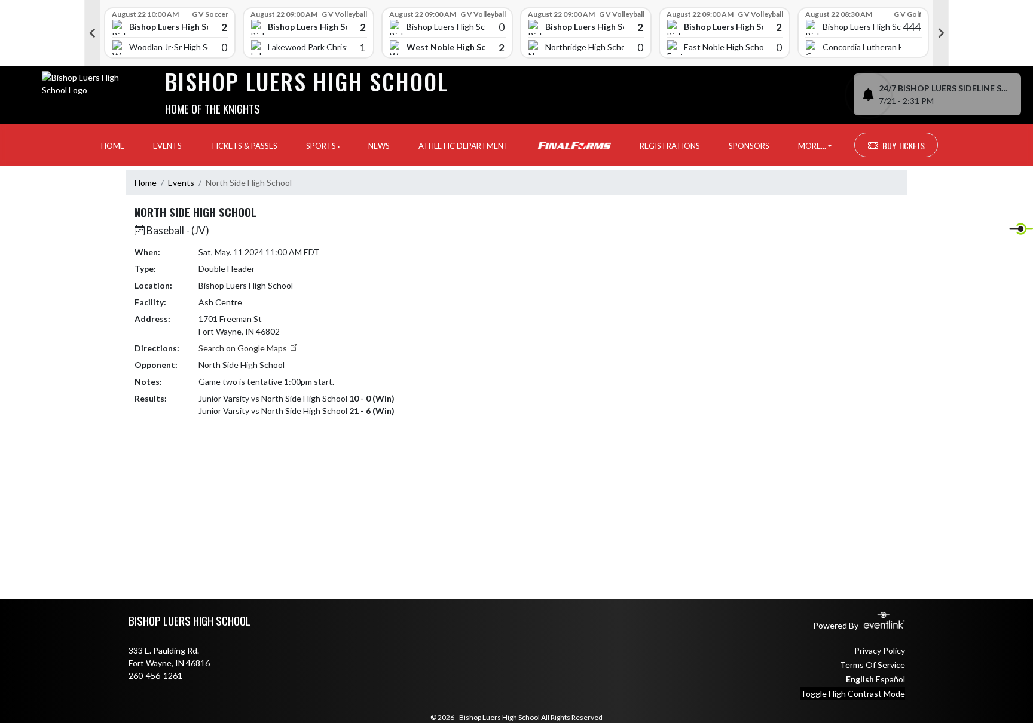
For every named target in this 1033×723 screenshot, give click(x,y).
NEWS (379, 146)
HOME (112, 146)
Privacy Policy (879, 650)
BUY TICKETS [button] (903, 145)
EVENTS (167, 146)
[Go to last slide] (92, 33)
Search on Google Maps (243, 348)
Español (890, 679)
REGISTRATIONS (670, 146)
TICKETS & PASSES (243, 146)
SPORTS (321, 146)
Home (146, 182)
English (860, 679)
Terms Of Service (872, 665)
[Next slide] (941, 33)
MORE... (812, 146)
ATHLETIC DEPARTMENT (463, 146)
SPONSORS (749, 146)
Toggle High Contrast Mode (852, 693)
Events (181, 182)
